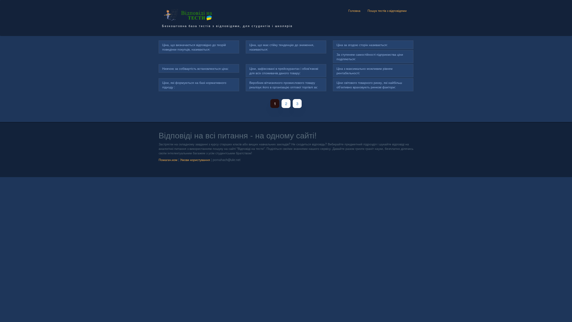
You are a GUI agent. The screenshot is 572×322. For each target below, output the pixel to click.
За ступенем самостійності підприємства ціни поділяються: (369, 56)
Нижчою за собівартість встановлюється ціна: (195, 68)
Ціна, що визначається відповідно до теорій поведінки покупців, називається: (194, 46)
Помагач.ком (168, 159)
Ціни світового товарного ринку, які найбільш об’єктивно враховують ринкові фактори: (369, 84)
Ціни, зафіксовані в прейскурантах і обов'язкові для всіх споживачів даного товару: (283, 70)
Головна (354, 10)
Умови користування (195, 159)
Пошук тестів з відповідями (387, 10)
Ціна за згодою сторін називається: (362, 44)
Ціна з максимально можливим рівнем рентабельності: (364, 70)
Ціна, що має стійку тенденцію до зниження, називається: (281, 46)
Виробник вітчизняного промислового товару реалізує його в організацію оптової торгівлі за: (283, 84)
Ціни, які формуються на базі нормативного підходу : (194, 84)
